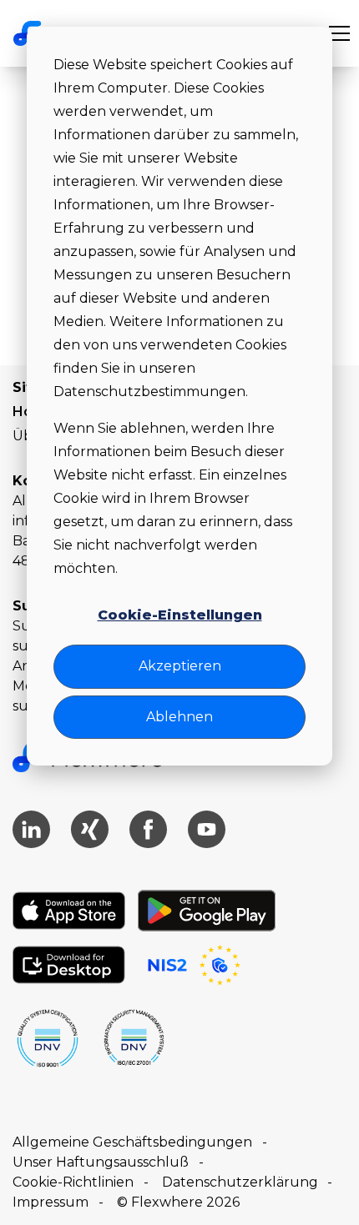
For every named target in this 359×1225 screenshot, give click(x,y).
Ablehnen (179, 717)
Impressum (50, 1202)
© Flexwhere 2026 (178, 1202)
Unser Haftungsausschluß (101, 1162)
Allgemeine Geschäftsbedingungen (132, 1142)
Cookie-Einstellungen (180, 615)
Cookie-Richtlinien (73, 1182)
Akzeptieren (180, 666)
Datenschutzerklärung (240, 1182)
